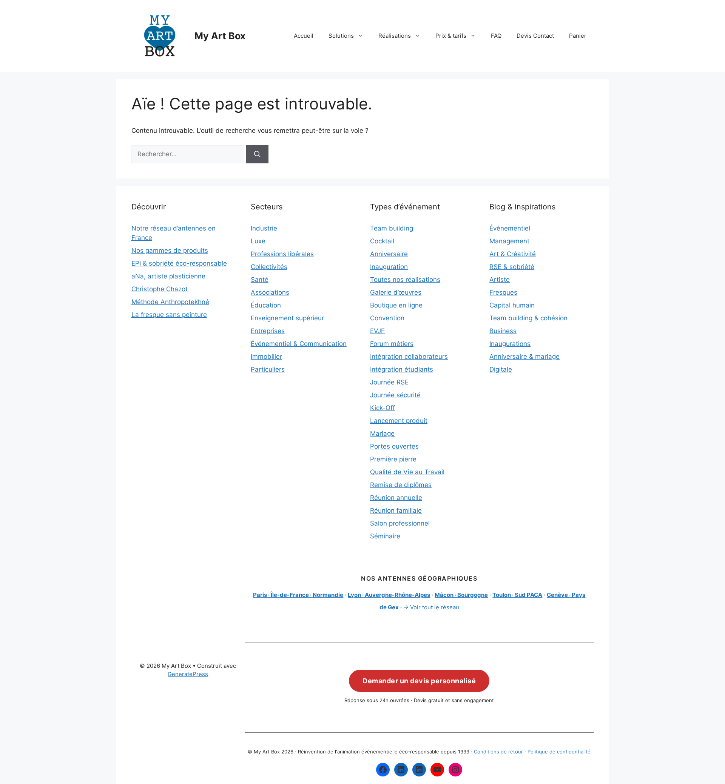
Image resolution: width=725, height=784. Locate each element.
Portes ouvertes (394, 446)
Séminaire (385, 536)
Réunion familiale (396, 510)
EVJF (377, 331)
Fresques (503, 292)
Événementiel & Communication (299, 343)
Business (503, 331)
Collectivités (269, 267)
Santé (259, 279)
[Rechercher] (257, 154)
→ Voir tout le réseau (431, 607)
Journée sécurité (395, 395)
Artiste (499, 279)
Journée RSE (389, 382)
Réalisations (394, 35)
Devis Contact (535, 35)
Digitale (500, 369)
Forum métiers (391, 343)
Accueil (303, 35)
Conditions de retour (498, 752)
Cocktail (382, 241)
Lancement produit (398, 420)
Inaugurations (510, 343)
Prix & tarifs (450, 35)
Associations (270, 292)
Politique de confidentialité (559, 752)
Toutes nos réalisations (405, 279)
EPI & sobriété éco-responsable (179, 263)
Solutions (341, 35)
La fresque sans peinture (169, 314)
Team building (391, 228)
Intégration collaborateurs (409, 356)
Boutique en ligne (396, 305)
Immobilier (266, 356)
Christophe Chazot (159, 289)
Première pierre (393, 459)
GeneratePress (188, 674)
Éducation (266, 305)
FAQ (496, 35)
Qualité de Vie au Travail (407, 472)
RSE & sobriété (511, 267)
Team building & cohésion (528, 318)
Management (509, 241)
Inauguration (389, 267)
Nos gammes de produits (169, 250)
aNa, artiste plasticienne (168, 276)
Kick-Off (382, 408)
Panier (577, 35)
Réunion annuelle (396, 497)
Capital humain (512, 305)
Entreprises (268, 331)
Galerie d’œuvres (395, 292)
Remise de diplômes (401, 485)
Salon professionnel (400, 523)
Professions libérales (282, 254)
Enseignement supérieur (287, 318)
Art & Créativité (512, 254)
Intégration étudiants (401, 369)
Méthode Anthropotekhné (170, 302)
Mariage (382, 433)
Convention (387, 318)
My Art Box (219, 36)
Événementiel (509, 228)
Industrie (264, 228)
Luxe (258, 241)
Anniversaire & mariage (524, 356)
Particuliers (268, 369)
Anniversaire (389, 254)
